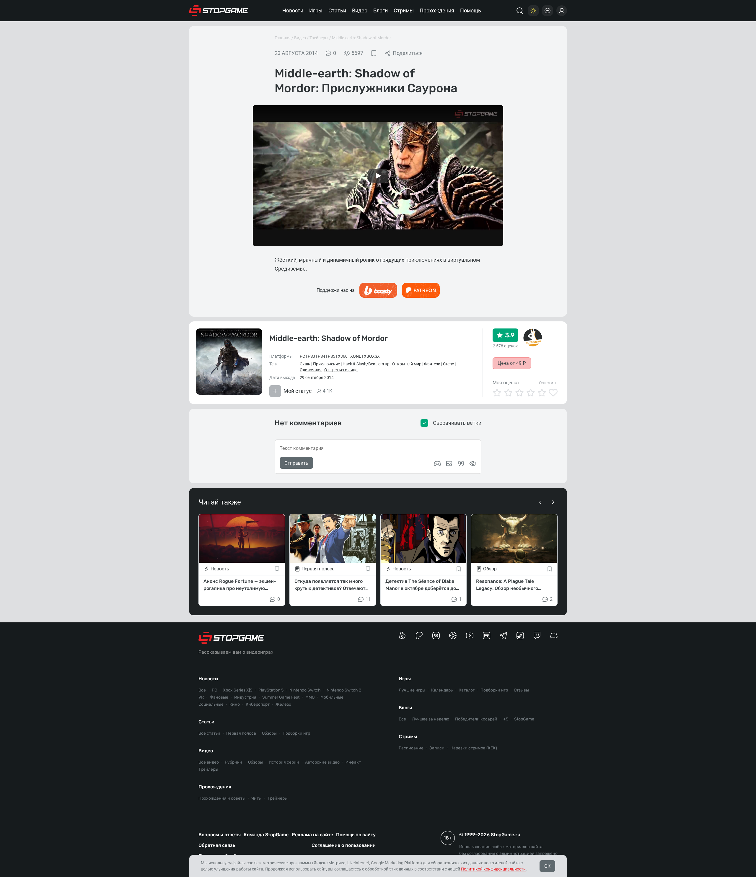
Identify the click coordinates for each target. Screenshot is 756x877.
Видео (359, 10)
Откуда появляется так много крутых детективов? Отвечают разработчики (329, 585)
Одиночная (311, 369)
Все (202, 690)
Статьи (337, 10)
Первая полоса (241, 733)
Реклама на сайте (312, 834)
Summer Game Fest (280, 697)
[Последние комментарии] (547, 10)
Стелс (448, 364)
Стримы (404, 10)
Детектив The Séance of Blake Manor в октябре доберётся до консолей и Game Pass (420, 585)
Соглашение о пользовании (344, 845)
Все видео (208, 762)
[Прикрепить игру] (437, 463)
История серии (284, 762)
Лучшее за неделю (430, 719)
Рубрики (233, 762)
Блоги (380, 10)
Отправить (296, 463)
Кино (234, 704)
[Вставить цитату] (461, 463)
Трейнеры (278, 798)
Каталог (467, 690)
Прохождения (437, 10)
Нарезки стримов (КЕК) (473, 748)
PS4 (321, 356)
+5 (505, 719)
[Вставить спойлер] (472, 463)
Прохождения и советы (221, 798)
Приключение (326, 364)
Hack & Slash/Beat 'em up (366, 364)
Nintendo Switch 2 (344, 690)
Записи (436, 748)
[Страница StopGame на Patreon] (419, 635)
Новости (292, 10)
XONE (355, 356)
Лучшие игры (412, 690)
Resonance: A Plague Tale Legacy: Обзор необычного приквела (507, 585)
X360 (343, 356)
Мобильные (331, 697)
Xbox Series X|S (237, 690)
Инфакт (353, 762)
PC (302, 356)
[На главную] (219, 10)
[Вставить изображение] (449, 463)
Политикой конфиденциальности (493, 869)
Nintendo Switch (305, 690)
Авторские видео (322, 762)
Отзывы (521, 690)
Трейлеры (318, 37)
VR (201, 697)
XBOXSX (372, 356)
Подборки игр (296, 733)
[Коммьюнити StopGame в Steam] (520, 635)
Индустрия (245, 697)
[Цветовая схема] (533, 10)
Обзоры (269, 733)
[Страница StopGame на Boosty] (402, 635)
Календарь (442, 690)
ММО (310, 697)
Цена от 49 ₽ (512, 363)
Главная (283, 37)
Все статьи (209, 733)
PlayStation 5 (271, 690)
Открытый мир (406, 364)
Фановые (219, 697)
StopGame (524, 719)
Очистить (548, 382)
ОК (547, 866)
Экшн (305, 364)
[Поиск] (519, 10)
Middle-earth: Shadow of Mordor (361, 37)
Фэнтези (432, 364)
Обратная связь (216, 845)
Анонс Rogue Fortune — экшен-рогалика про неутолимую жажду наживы (239, 585)
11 (368, 599)
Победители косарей (476, 719)
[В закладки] (373, 53)
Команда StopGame (266, 834)
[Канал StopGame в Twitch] (537, 635)
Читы (256, 798)
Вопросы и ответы (219, 834)
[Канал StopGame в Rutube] (486, 635)
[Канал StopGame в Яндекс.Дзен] (453, 635)
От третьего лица (341, 369)
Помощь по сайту (356, 834)
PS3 (311, 356)
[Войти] (561, 10)
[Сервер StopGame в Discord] (554, 635)
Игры (315, 10)
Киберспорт (258, 704)
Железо (283, 704)
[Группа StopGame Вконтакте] (436, 635)
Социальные (211, 704)
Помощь (470, 10)
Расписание (411, 748)
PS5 (331, 356)
